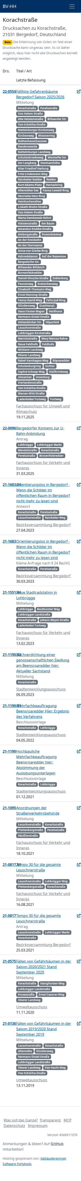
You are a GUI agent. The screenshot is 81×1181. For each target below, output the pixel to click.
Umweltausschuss (31, 1006)
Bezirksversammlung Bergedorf (43, 524)
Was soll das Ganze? (21, 1120)
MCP (68, 1120)
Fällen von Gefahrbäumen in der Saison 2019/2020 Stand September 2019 (43, 1029)
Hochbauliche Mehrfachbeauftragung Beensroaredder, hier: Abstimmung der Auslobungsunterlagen (36, 762)
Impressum (37, 1125)
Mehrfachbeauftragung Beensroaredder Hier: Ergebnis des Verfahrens (42, 711)
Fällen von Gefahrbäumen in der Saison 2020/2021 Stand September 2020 (43, 967)
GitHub (57, 1143)
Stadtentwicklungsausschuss (41, 689)
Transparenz (50, 1120)
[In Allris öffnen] (79, 91)
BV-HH (9, 6)
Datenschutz (14, 1125)
